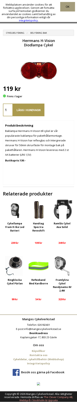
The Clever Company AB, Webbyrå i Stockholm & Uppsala (46, 398)
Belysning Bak (38, 32)
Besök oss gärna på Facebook (42, 372)
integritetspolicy (28, 20)
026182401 (44, 325)
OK (67, 7)
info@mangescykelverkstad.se (42, 329)
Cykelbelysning (15, 32)
